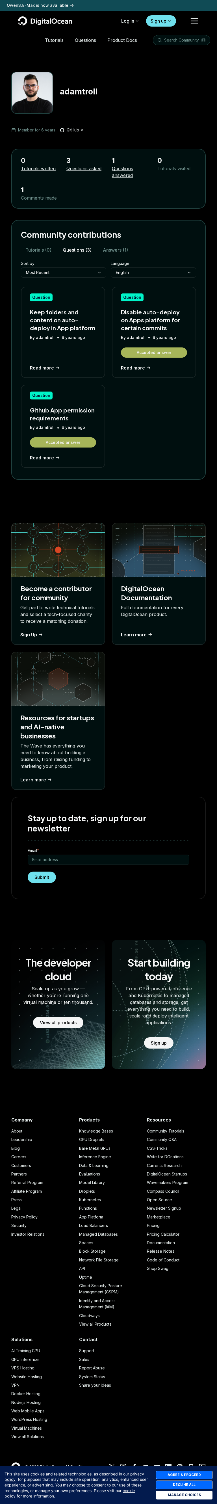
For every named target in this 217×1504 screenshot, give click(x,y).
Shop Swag (157, 1268)
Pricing (153, 1225)
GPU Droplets (91, 1139)
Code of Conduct (163, 1259)
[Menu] (194, 20)
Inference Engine (95, 1156)
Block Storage (92, 1251)
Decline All (184, 1485)
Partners (19, 1174)
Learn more (134, 635)
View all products (58, 1022)
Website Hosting (26, 1376)
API (82, 1268)
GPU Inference (25, 1359)
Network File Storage (99, 1259)
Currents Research (164, 1165)
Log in (127, 21)
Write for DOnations (165, 1156)
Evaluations (89, 1174)
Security (19, 1225)
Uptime (85, 1277)
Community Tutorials (165, 1131)
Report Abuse (92, 1367)
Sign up (158, 21)
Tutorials (54, 40)
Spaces (86, 1242)
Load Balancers (93, 1225)
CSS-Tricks (157, 1148)
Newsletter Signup (164, 1208)
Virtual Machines (26, 1428)
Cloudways (89, 1315)
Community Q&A (162, 1139)
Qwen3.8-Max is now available (37, 5)
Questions (85, 40)
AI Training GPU (25, 1350)
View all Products (95, 1324)
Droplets (87, 1191)
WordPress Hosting (29, 1419)
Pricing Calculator (163, 1234)
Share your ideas (95, 1385)
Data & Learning (93, 1165)
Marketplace (158, 1217)
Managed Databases (98, 1234)
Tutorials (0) (38, 250)
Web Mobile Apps (28, 1410)
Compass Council (163, 1191)
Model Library (92, 1182)
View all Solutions (27, 1436)
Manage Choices (184, 1495)
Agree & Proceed (184, 1475)
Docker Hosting (25, 1393)
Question (41, 297)
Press (16, 1199)
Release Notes (160, 1251)
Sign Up (28, 635)
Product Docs (122, 40)
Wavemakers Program (167, 1182)
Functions (88, 1208)
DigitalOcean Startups (167, 1174)
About (16, 1131)
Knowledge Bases (96, 1131)
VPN (15, 1385)
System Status (92, 1376)
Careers (18, 1156)
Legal (16, 1208)
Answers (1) (115, 250)
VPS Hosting (22, 1367)
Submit (41, 877)
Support (86, 1350)
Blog (15, 1148)
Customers (21, 1165)
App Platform (91, 1217)
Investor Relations (27, 1234)
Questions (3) (77, 250)
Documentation (161, 1242)
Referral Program (27, 1182)
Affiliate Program (26, 1191)
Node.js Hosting (26, 1402)
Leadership (21, 1139)
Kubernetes (90, 1199)
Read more (42, 368)
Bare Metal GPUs (94, 1148)
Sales (84, 1359)
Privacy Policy (24, 1217)
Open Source (159, 1199)
